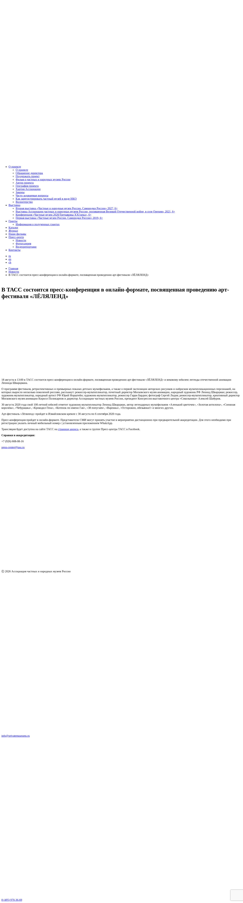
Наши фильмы (17, 233)
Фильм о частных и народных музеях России (43, 179)
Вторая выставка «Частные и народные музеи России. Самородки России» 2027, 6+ (67, 208)
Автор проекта (25, 182)
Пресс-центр (16, 237)
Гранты (13, 221)
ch (10, 262)
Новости (21, 240)
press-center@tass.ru (13, 447)
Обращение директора (29, 173)
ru (10, 256)
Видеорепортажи (26, 246)
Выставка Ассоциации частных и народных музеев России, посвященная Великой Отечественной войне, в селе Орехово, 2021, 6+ (95, 211)
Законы (20, 192)
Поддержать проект (27, 176)
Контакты (14, 249)
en (10, 259)
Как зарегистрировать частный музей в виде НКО (46, 198)
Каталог (13, 227)
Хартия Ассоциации (28, 189)
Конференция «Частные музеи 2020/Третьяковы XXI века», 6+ (53, 214)
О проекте (15, 166)
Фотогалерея (23, 243)
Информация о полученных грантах (38, 224)
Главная (13, 268)
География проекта (27, 185)
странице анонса (68, 429)
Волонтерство (24, 201)
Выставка (14, 205)
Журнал (13, 230)
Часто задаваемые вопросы (32, 195)
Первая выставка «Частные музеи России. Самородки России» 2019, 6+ (59, 217)
